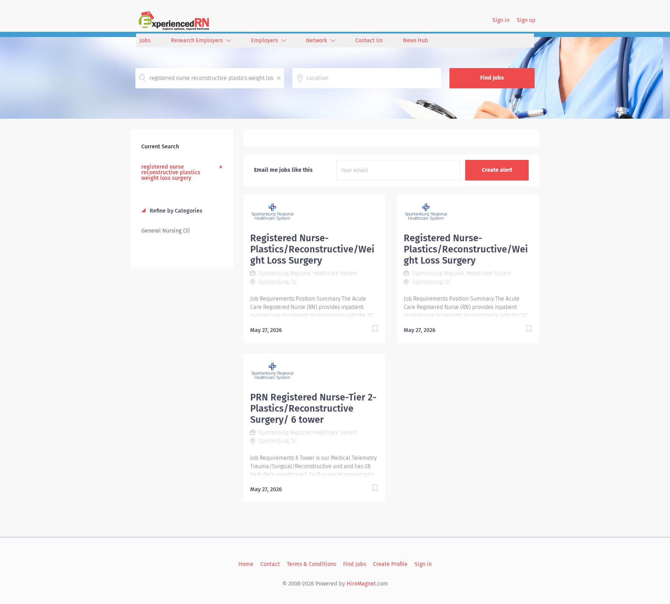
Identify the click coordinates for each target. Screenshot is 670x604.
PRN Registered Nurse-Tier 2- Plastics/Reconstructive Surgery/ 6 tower (313, 408)
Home (245, 564)
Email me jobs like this (283, 170)
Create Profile (390, 564)
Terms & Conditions (311, 564)
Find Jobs (492, 77)
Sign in (500, 20)
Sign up (526, 20)
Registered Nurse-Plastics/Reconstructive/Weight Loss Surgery (312, 249)
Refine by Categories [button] (175, 210)
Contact (270, 564)
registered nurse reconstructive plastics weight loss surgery (170, 172)
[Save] (367, 329)
